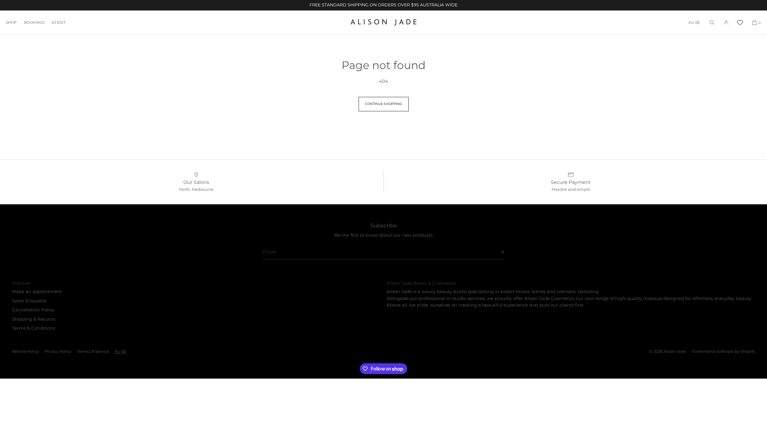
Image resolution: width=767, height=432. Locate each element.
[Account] (726, 22)
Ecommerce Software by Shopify (723, 351)
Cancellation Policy (33, 310)
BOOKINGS (34, 22)
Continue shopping (383, 104)
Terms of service (93, 351)
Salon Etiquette (29, 301)
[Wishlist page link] (740, 23)
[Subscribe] (497, 252)
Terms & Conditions (33, 328)
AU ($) (694, 22)
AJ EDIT (59, 22)
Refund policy (25, 351)
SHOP (11, 22)
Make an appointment (37, 291)
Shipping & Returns (33, 319)
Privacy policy (58, 351)
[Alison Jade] (383, 22)
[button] (712, 22)
